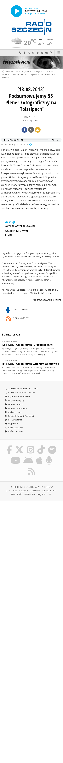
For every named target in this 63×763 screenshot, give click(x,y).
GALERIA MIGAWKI (16, 231)
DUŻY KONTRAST (15, 431)
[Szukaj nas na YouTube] (15, 456)
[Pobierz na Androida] (28, 456)
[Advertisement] (31, 536)
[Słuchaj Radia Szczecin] (17, 11)
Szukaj (51, 53)
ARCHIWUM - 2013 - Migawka (25, 74)
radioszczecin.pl (15, 404)
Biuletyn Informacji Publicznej (21, 416)
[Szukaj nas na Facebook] (9, 446)
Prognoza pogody (16, 400)
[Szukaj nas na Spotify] (52, 446)
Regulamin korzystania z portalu (34, 490)
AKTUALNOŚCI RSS (20, 318)
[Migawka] (31, 62)
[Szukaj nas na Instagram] (30, 446)
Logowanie (13, 423)
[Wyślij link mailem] (38, 130)
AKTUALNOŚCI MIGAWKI (20, 226)
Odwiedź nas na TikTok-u (38, 53)
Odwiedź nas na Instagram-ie (33, 53)
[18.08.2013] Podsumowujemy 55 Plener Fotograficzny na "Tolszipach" (31, 99)
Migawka (25, 71)
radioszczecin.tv (15, 412)
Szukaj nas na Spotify (42, 53)
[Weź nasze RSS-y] (31, 467)
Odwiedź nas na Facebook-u (24, 53)
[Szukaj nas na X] (19, 446)
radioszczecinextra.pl (17, 408)
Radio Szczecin (12, 71)
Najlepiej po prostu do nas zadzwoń (20, 53)
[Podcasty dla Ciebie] (49, 456)
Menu (59, 53)
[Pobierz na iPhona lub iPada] (39, 456)
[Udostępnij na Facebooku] (24, 130)
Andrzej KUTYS (31, 120)
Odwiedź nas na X (29, 53)
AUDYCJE (36, 71)
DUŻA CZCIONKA (15, 427)
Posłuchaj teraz (15, 419)
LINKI (8, 235)
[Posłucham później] (30, 144)
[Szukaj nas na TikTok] (41, 446)
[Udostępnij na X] (31, 130)
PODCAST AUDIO (20, 309)
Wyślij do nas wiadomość (46, 53)
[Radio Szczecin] (31, 27)
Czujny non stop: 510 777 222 (21, 392)
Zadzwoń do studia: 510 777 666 (23, 388)
